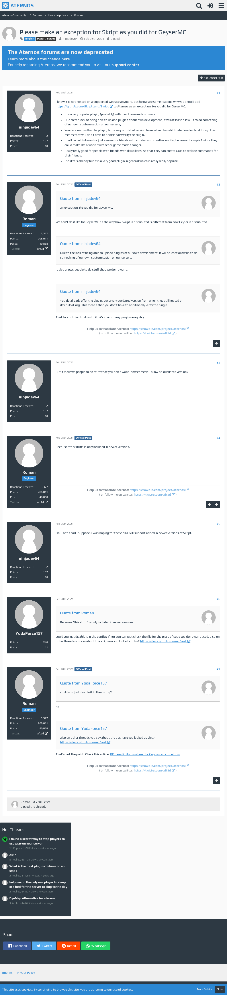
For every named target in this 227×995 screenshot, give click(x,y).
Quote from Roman (77, 613)
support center (125, 64)
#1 (218, 93)
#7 (218, 669)
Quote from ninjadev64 (80, 198)
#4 (218, 438)
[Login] (210, 5)
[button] (221, 5)
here (65, 59)
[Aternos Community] (17, 5)
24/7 (12, 855)
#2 (218, 184)
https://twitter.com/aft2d (152, 333)
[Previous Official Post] (209, 504)
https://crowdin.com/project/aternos (157, 328)
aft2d (40, 248)
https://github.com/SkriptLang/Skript (82, 106)
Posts (13, 146)
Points (14, 140)
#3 (218, 362)
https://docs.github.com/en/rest (163, 641)
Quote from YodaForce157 (83, 683)
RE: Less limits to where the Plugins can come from (145, 754)
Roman (26, 802)
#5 (218, 524)
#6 (218, 599)
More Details (204, 989)
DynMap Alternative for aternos (32, 898)
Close (220, 989)
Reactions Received (21, 135)
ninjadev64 (70, 38)
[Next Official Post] (216, 343)
